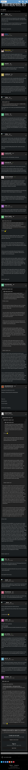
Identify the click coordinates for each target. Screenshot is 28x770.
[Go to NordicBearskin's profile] (2, 285)
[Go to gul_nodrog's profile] (2, 634)
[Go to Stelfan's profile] (3, 14)
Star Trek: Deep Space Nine (15, 11)
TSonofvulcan (8, 591)
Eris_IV (6, 658)
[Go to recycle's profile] (3, 579)
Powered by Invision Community (14, 768)
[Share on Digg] (6, 762)
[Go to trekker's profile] (2, 620)
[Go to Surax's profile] (2, 206)
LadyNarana (7, 74)
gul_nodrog (7, 634)
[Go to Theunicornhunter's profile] (2, 177)
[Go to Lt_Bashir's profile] (3, 602)
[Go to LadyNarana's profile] (2, 74)
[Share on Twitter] (1, 762)
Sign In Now (14, 748)
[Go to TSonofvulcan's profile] (2, 592)
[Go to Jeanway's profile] (2, 114)
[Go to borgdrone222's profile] (2, 154)
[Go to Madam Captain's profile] (2, 217)
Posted (8, 15)
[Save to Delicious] (8, 762)
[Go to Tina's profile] (2, 559)
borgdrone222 (8, 153)
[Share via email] (12, 762)
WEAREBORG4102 (9, 386)
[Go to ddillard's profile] (2, 34)
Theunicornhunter (9, 176)
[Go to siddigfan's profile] (2, 677)
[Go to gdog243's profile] (2, 64)
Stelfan (3, 11)
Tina (6, 559)
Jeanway (7, 114)
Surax (6, 205)
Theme (11, 765)
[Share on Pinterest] (14, 762)
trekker (6, 619)
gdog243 (7, 63)
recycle (6, 579)
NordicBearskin (8, 284)
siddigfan (7, 676)
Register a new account (14, 739)
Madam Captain (8, 216)
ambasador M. (8, 162)
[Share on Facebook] (3, 762)
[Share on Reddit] (10, 762)
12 (12, 50)
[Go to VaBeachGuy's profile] (2, 50)
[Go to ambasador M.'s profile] (2, 163)
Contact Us (16, 765)
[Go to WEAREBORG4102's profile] (2, 386)
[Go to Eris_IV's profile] (2, 659)
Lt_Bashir (7, 602)
